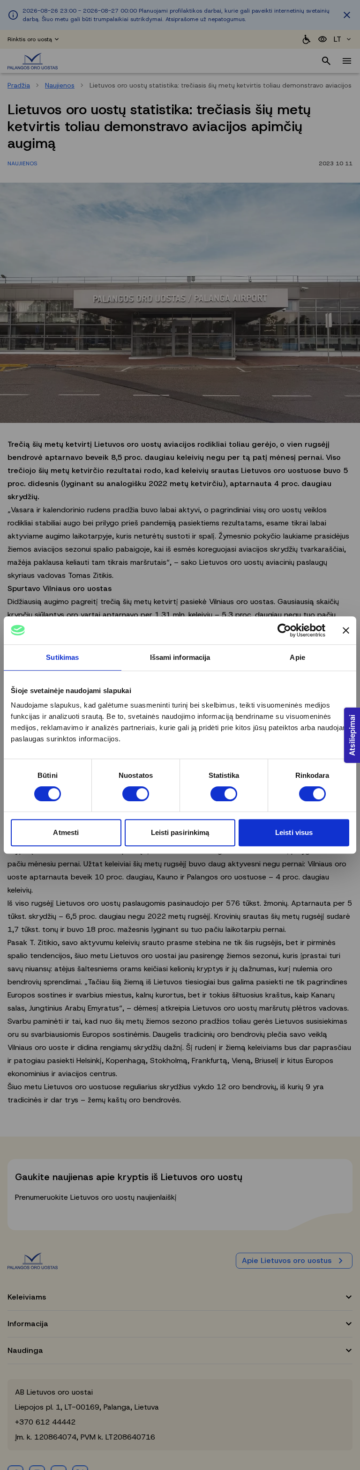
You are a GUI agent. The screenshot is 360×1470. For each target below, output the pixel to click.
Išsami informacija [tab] (180, 657)
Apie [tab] (297, 657)
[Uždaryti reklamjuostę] (346, 630)
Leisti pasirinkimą (180, 832)
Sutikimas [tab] (62, 657)
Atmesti (66, 832)
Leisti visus (294, 832)
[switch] (135, 793)
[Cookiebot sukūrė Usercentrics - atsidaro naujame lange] (284, 630)
